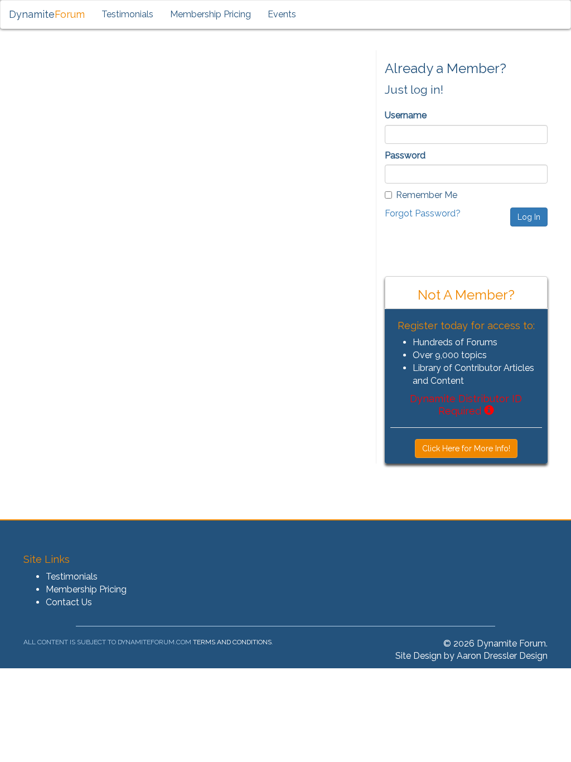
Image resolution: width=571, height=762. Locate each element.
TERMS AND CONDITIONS (232, 642)
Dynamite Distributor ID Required (466, 405)
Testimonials (127, 14)
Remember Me (426, 195)
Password (405, 155)
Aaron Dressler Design (502, 655)
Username (406, 115)
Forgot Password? (423, 213)
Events (282, 14)
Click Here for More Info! (466, 448)
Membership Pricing (210, 14)
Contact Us (69, 602)
